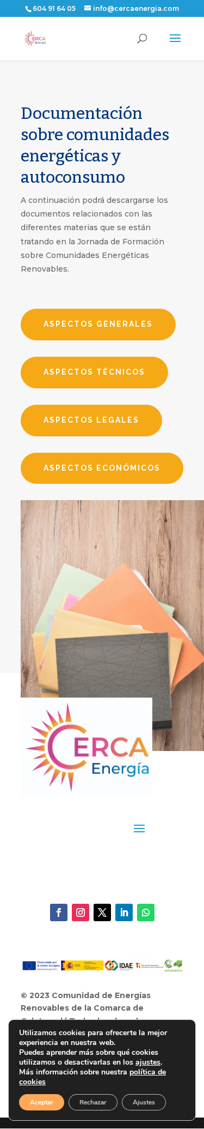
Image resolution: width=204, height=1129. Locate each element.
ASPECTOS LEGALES (91, 420)
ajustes (147, 1062)
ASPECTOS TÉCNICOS (94, 372)
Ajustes (144, 1102)
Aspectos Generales (98, 324)
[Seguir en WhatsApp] (145, 912)
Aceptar (41, 1102)
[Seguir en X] (102, 912)
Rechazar (93, 1102)
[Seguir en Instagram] (80, 912)
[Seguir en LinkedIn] (124, 912)
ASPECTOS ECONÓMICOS (102, 468)
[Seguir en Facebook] (58, 912)
